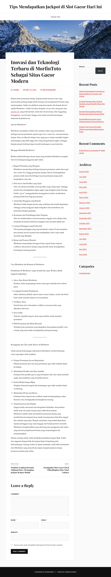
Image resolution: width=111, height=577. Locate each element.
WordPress (49, 572)
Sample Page (55, 17)
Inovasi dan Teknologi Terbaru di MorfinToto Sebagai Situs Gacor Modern (36, 71)
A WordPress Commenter (88, 150)
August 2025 (84, 234)
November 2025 (85, 218)
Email (44, 520)
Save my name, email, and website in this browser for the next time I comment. (38, 545)
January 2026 (84, 208)
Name (14, 520)
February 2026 (84, 203)
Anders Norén (70, 572)
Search (82, 66)
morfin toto (15, 111)
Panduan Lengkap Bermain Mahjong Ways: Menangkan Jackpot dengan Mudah (22, 469)
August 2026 (84, 171)
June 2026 (83, 182)
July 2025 (82, 239)
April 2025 (83, 254)
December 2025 (85, 213)
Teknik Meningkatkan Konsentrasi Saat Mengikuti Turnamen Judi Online (91, 93)
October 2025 (84, 223)
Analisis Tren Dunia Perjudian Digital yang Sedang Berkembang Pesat (91, 129)
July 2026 (82, 177)
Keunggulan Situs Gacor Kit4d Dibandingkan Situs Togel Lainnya (56, 469)
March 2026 (83, 197)
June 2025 (83, 244)
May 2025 (83, 249)
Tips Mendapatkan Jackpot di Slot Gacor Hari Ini (55, 6)
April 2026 (83, 192)
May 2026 (83, 187)
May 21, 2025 (31, 90)
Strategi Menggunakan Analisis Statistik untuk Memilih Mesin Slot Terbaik (92, 103)
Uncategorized (49, 90)
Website (14, 532)
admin (16, 90)
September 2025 (85, 228)
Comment (15, 494)
